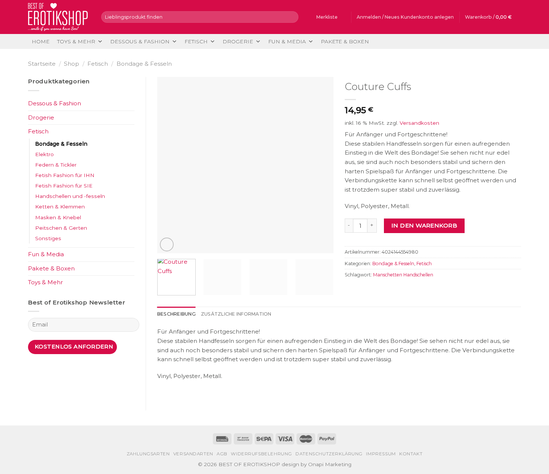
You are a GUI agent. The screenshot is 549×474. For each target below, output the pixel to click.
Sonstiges (48, 238)
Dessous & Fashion (140, 41)
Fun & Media (287, 41)
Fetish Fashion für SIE (64, 186)
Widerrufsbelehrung (261, 453)
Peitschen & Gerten (61, 228)
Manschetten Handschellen (403, 275)
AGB (222, 453)
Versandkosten (419, 123)
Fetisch (196, 41)
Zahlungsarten (148, 453)
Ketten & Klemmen (60, 207)
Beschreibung (176, 314)
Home (41, 41)
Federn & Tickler (56, 165)
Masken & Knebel (58, 217)
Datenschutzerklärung (329, 453)
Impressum (381, 453)
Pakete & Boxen (345, 41)
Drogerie (238, 41)
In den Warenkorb (424, 225)
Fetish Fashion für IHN (64, 175)
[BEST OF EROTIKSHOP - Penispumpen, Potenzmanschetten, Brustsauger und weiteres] (59, 17)
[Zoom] (167, 244)
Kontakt (410, 453)
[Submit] (292, 17)
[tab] (176, 314)
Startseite (42, 63)
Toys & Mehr (76, 41)
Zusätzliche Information (236, 314)
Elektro (44, 154)
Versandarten (193, 453)
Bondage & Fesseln (144, 63)
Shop (71, 63)
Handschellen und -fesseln (70, 196)
